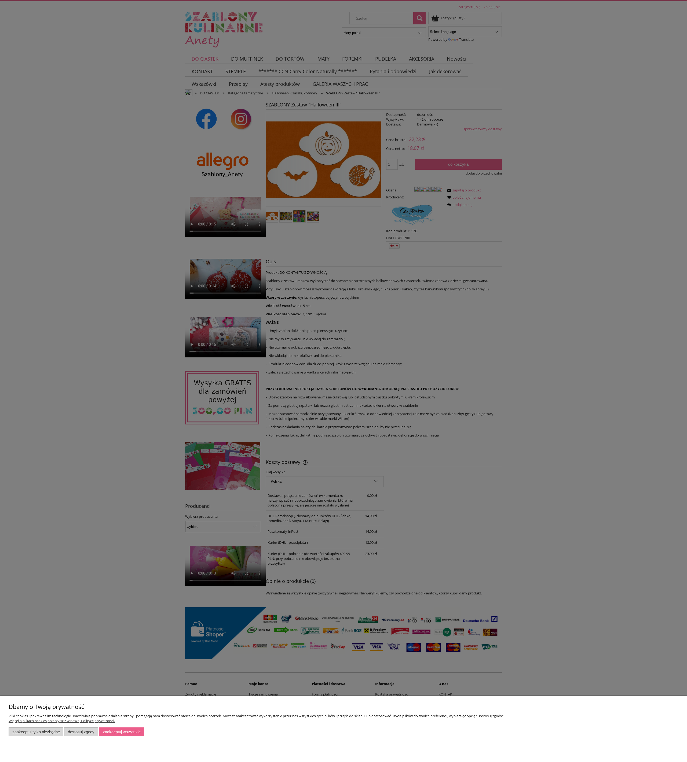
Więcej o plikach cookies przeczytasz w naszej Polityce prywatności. (62, 720)
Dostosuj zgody (81, 732)
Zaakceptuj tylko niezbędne (36, 732)
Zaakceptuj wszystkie (122, 732)
